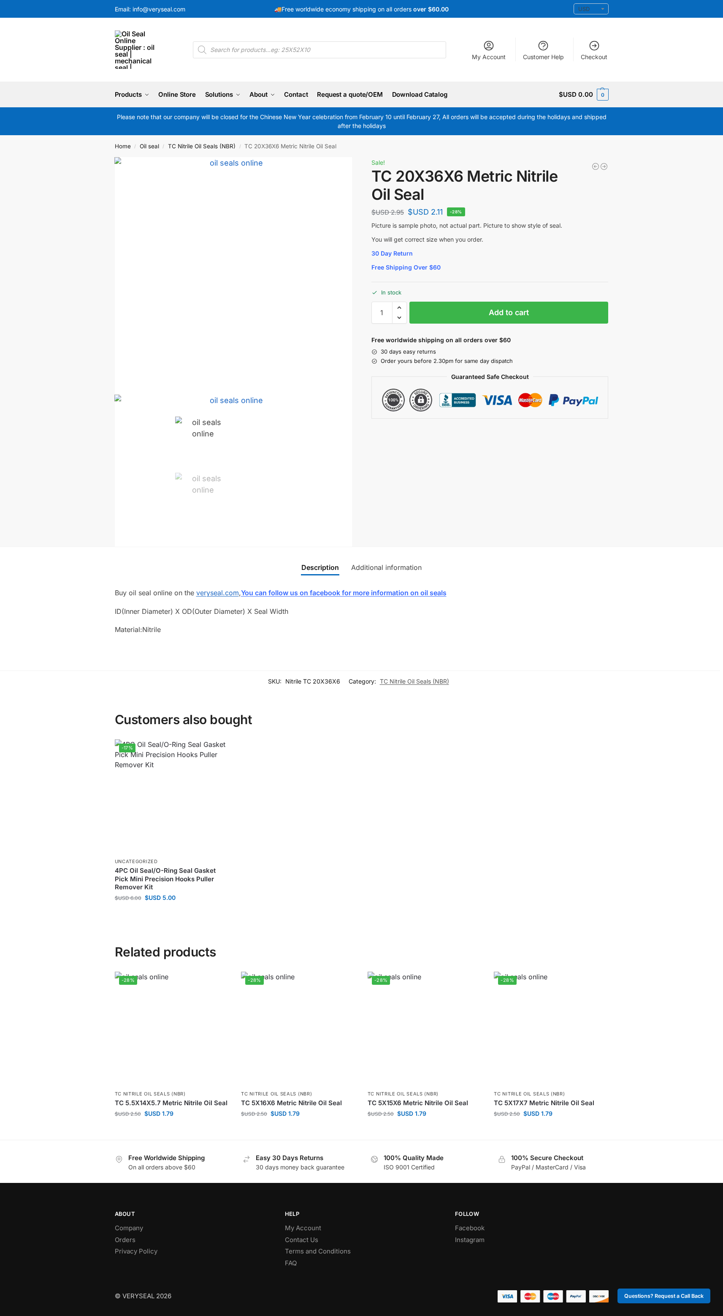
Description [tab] (320, 567)
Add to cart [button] (171, 915)
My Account (489, 56)
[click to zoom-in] (233, 276)
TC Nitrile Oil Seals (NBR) (202, 146)
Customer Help (543, 56)
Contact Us (301, 1240)
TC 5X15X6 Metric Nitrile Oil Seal (418, 1103)
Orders (125, 1240)
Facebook (470, 1228)
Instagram (470, 1240)
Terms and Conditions (318, 1251)
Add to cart (509, 312)
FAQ (291, 1263)
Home (123, 146)
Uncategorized (136, 861)
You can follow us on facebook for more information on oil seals (344, 593)
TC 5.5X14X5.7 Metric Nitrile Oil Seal (171, 1103)
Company (129, 1228)
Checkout (594, 56)
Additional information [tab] (386, 567)
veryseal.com (217, 593)
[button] (583, 94)
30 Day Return (392, 253)
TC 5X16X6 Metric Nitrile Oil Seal (291, 1103)
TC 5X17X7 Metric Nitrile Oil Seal (544, 1103)
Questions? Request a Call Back (664, 1296)
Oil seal (149, 146)
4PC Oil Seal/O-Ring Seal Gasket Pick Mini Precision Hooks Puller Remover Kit (165, 878)
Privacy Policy (136, 1251)
